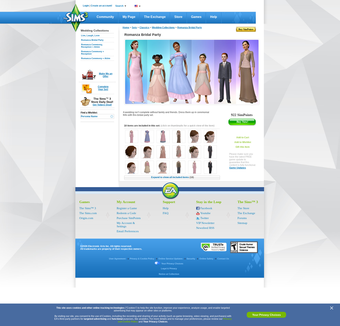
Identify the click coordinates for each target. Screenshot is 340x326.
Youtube (205, 213)
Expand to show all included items (172, 177)
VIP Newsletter (205, 223)
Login (86, 5)
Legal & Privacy (169, 268)
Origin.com (86, 218)
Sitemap (242, 223)
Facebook (206, 208)
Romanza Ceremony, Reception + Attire (92, 45)
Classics (144, 27)
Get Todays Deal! (102, 104)
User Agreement (117, 258)
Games (196, 17)
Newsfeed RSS (205, 227)
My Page (129, 17)
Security (191, 258)
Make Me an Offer (105, 75)
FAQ (165, 213)
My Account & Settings (126, 224)
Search (119, 6)
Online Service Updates (170, 258)
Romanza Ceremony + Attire (95, 58)
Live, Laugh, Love (90, 35)
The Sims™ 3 (87, 208)
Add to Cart (242, 137)
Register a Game (127, 208)
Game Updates (237, 167)
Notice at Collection (169, 274)
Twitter (204, 218)
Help (213, 17)
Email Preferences (128, 231)
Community (105, 17)
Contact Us (223, 258)
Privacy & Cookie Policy (142, 258)
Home (126, 27)
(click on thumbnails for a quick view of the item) (187, 125)
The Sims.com (88, 213)
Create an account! (101, 5)
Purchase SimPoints (129, 218)
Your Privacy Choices (266, 314)
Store (178, 17)
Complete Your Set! (103, 88)
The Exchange (155, 17)
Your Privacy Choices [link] (172, 263)
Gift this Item (243, 147)
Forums (242, 218)
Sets (134, 27)
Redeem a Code (126, 213)
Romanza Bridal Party (92, 40)
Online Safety (206, 258)
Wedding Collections (163, 27)
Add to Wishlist (242, 142)
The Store (243, 208)
